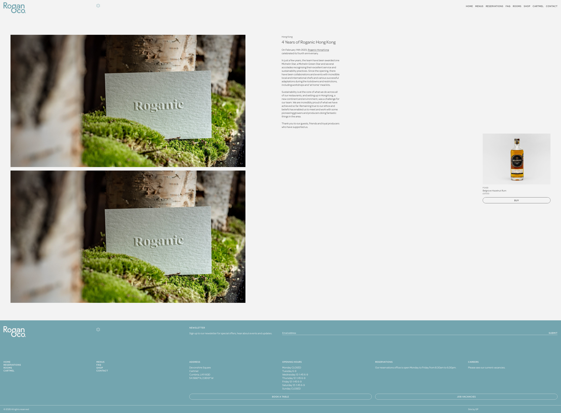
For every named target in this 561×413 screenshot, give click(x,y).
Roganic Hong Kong (318, 49)
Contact (551, 6)
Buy (516, 200)
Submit (553, 333)
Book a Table (280, 396)
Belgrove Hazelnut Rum (494, 190)
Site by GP (473, 409)
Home (469, 6)
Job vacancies (466, 396)
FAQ (508, 6)
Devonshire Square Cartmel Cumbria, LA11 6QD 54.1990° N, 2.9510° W (201, 373)
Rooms (517, 6)
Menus (479, 6)
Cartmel (538, 6)
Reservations (494, 6)
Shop (527, 6)
